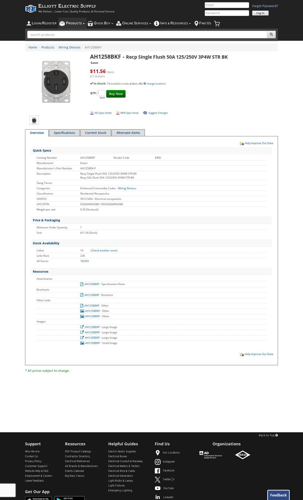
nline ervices (135, 23)
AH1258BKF (92, 284)
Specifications (64, 133)
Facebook (168, 470)
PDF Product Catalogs (78, 451)
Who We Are (32, 451)
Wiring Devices (70, 47)
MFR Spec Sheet (129, 112)
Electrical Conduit (125, 461)
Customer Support (36, 466)
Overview (37, 133)
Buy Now (116, 94)
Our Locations (171, 453)
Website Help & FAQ (36, 471)
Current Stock (95, 133)
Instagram (169, 462)
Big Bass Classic (75, 476)
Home (32, 47)
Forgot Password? (265, 6)
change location (155, 83)
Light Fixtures (116, 486)
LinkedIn (168, 497)
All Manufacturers (81, 466)
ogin (44, 23)
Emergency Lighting (120, 490)
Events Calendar (74, 471)
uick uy (102, 23)
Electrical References (77, 461)
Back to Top (267, 435)
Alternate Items (128, 133)
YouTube (168, 488)
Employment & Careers (38, 476)
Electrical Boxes (117, 456)
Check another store (104, 250)
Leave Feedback (34, 481)
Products (47, 47)
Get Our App (37, 491)
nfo (174, 23)
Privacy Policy (33, 461)
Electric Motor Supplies (122, 451)
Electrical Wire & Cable (121, 471)
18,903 (84, 261)
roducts (74, 23)
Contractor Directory (77, 456)
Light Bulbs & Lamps (120, 481)
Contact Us (31, 456)
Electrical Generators (120, 476)
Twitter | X (169, 479)
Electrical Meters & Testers (124, 466)
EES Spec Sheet (103, 112)
